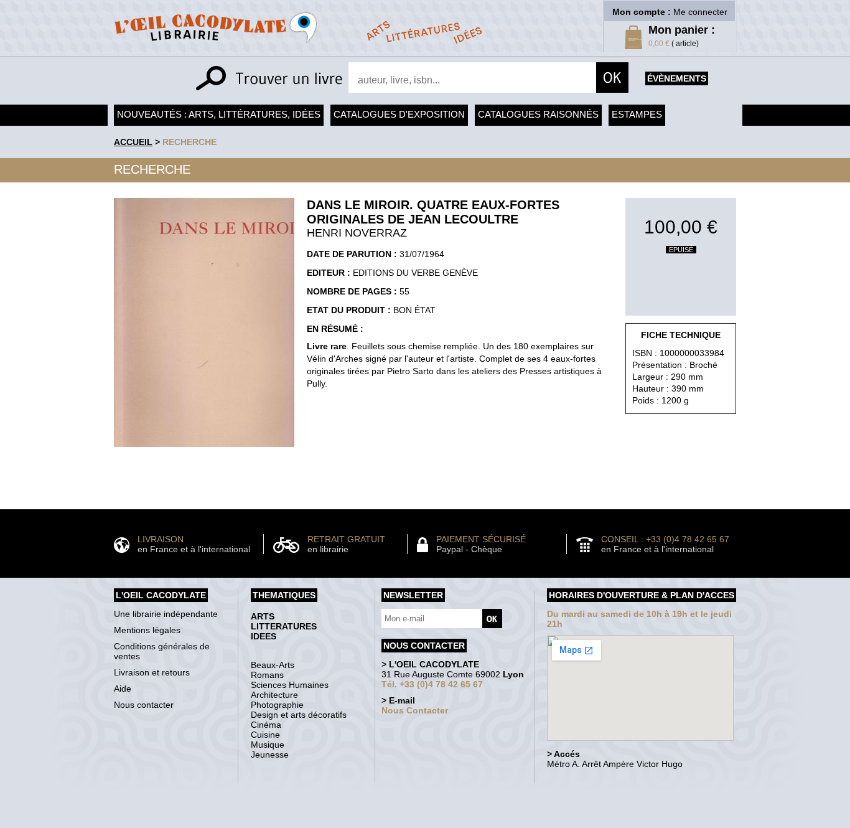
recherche (189, 142)
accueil (133, 142)
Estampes (637, 114)
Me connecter (700, 12)
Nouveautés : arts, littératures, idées (218, 114)
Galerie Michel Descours (422, 821)
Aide (122, 689)
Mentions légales (147, 630)
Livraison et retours (152, 672)
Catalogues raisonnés (538, 114)
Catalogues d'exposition (399, 114)
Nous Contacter (414, 710)
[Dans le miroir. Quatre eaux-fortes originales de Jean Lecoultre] (204, 450)
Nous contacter (144, 705)
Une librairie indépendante (166, 614)
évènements (676, 78)
